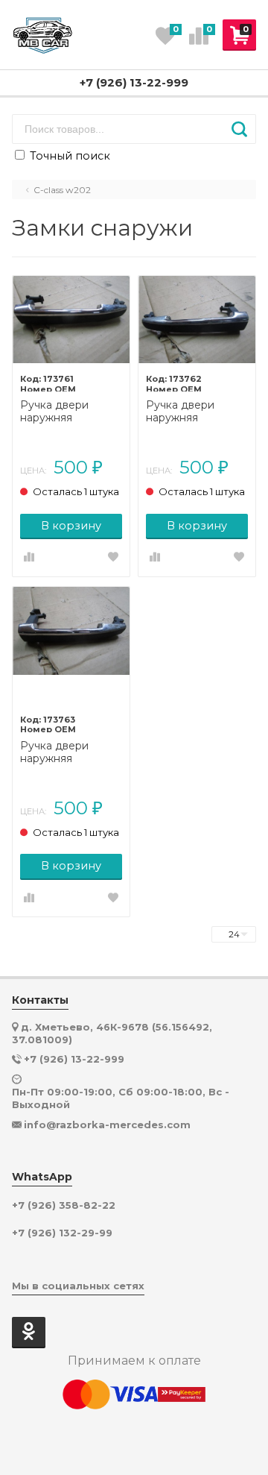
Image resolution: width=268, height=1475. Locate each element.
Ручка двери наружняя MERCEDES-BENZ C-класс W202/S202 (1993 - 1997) (70, 411)
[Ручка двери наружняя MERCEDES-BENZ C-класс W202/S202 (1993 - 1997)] (71, 320)
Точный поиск (68, 156)
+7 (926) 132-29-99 (62, 1233)
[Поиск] (239, 129)
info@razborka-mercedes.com (107, 1124)
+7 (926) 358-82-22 (63, 1205)
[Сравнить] (29, 558)
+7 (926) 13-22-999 (134, 82)
